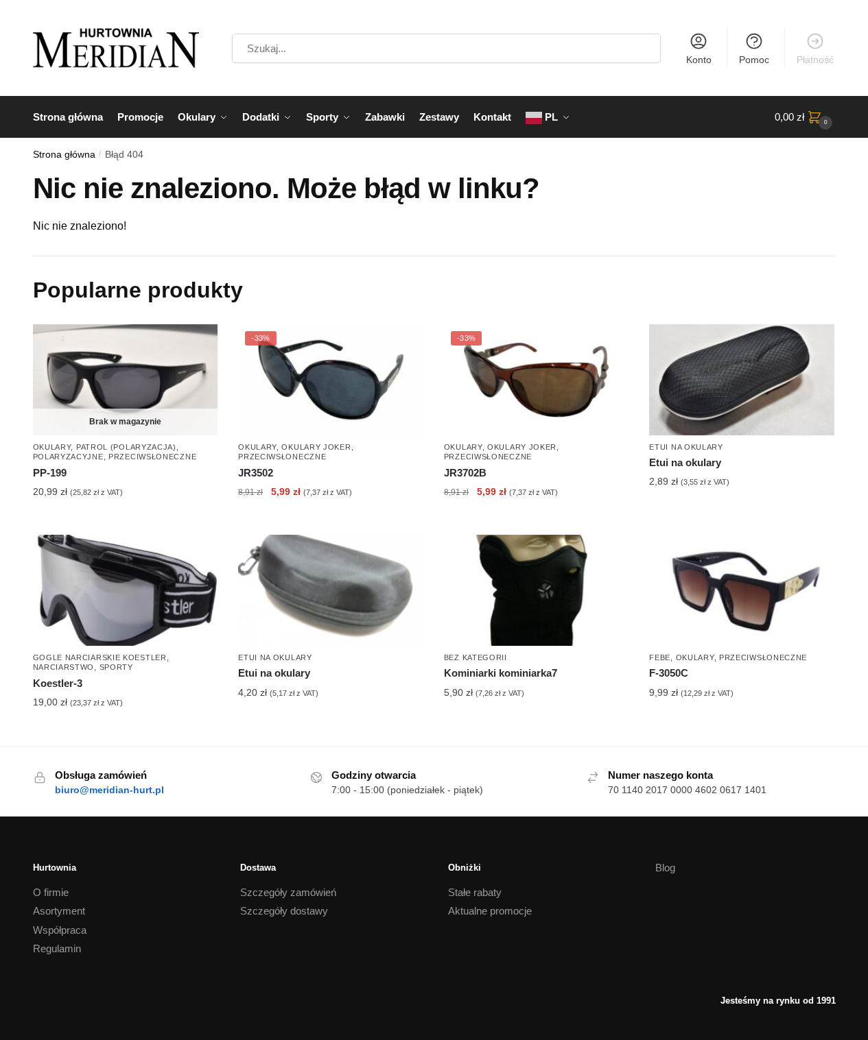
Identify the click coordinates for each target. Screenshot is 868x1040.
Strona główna (64, 154)
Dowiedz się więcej (125, 521)
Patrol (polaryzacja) (126, 447)
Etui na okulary (686, 447)
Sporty (116, 667)
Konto (699, 59)
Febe (659, 657)
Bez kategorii (475, 657)
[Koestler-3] (125, 590)
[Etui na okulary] (741, 379)
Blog (665, 867)
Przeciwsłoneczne (152, 456)
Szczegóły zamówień (288, 892)
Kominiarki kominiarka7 (500, 673)
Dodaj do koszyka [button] (331, 521)
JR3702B (465, 473)
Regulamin (57, 948)
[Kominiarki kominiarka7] (536, 590)
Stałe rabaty (475, 892)
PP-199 (50, 473)
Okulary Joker (316, 447)
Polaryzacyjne (68, 456)
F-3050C (668, 673)
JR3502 (255, 473)
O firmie (51, 892)
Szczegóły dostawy (284, 911)
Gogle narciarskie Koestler (100, 657)
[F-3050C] (741, 590)
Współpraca (59, 930)
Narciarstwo (64, 667)
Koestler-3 (57, 683)
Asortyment (59, 911)
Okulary (52, 447)
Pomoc (754, 59)
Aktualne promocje (490, 911)
